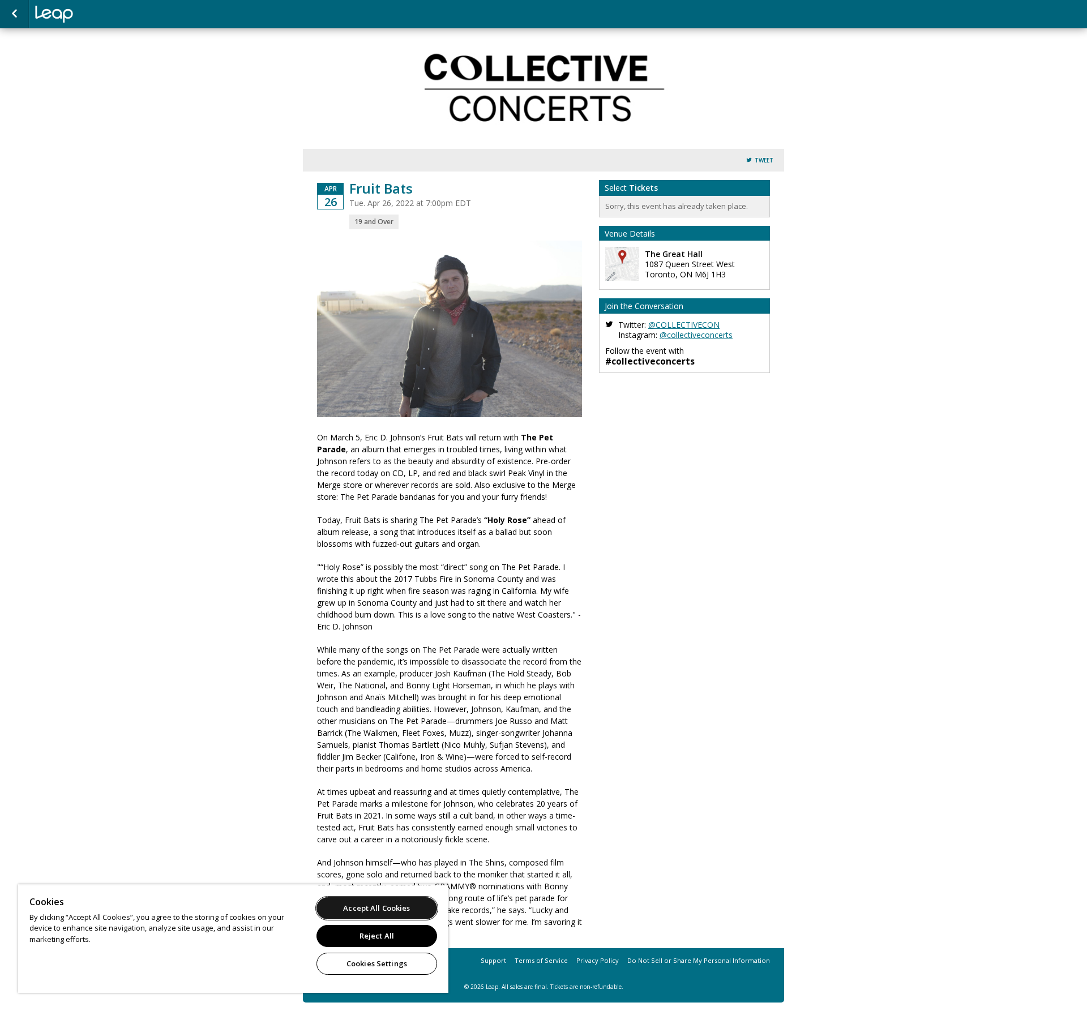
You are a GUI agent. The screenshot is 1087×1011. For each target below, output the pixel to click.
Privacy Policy (597, 960)
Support (493, 960)
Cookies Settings (376, 963)
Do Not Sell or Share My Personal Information (698, 960)
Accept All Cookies (376, 908)
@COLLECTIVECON (684, 324)
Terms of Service (541, 960)
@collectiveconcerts (696, 334)
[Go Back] (14, 14)
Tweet (764, 160)
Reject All (377, 936)
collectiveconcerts (91, 14)
